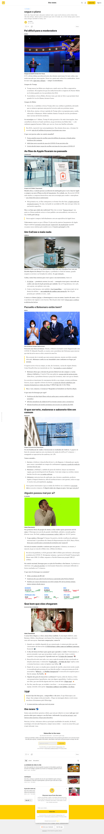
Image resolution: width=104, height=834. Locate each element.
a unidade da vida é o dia (32, 765)
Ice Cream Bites (56, 289)
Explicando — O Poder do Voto (59, 662)
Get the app (59, 827)
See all (27, 800)
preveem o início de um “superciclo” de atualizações (51, 225)
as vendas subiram (46, 474)
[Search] (81, 2)
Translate (27, 8)
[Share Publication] (85, 2)
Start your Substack (48, 827)
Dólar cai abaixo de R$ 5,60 (35, 576)
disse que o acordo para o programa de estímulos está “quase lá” (47, 543)
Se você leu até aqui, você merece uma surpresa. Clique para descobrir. (50, 716)
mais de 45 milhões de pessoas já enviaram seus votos (49, 130)
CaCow (31, 281)
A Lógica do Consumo (66, 656)
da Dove (49, 482)
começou (27, 777)
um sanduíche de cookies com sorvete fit (54, 291)
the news (30, 21)
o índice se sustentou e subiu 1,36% (51, 534)
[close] (66, 788)
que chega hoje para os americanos (37, 198)
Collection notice (64, 823)
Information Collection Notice (51, 816)
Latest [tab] (30, 760)
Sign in (99, 3)
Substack (44, 830)
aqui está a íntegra (39, 81)
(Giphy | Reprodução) (29, 633)
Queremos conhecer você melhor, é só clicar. (60, 687)
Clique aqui (68, 681)
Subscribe (91, 3)
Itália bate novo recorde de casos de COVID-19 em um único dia (47, 143)
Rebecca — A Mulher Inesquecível (47, 671)
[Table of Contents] (2, 417)
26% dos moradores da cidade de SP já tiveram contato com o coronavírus (50, 402)
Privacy (53, 823)
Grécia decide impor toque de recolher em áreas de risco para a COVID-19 (51, 146)
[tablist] (32, 760)
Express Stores (68, 210)
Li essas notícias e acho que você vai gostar (40, 704)
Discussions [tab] (36, 760)
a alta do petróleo (39, 566)
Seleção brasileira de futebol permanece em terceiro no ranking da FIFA (50, 405)
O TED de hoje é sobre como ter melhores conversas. (62, 646)
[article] (52, 768)
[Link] (22, 30)
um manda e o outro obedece (63, 368)
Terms (57, 823)
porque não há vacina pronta (68, 374)
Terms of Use (59, 815)
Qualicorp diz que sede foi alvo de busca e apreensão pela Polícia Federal (50, 579)
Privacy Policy (63, 816)
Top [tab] (26, 760)
